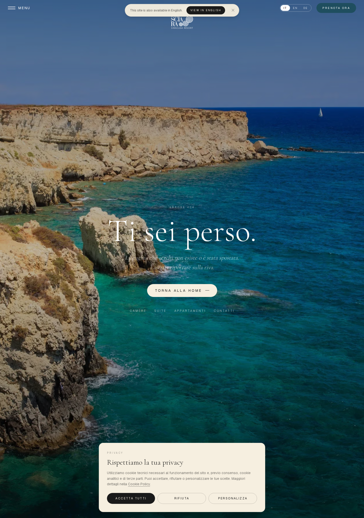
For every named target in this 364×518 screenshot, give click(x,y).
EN (295, 8)
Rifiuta (181, 498)
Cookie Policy (139, 484)
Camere (138, 311)
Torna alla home (178, 290)
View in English (205, 10)
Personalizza (233, 498)
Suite (160, 311)
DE (305, 8)
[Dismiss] (233, 10)
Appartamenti (190, 311)
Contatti (224, 311)
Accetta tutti (130, 498)
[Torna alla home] (182, 18)
